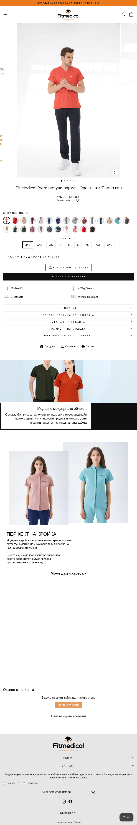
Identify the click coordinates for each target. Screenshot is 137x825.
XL (87, 244)
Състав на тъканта (68, 322)
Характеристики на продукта (68, 315)
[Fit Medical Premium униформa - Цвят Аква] (117, 220)
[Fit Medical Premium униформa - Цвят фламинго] (75, 229)
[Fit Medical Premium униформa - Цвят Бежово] (109, 220)
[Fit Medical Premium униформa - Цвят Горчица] (6, 229)
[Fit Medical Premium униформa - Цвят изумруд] (15, 229)
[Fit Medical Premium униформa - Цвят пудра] (66, 229)
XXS (39, 244)
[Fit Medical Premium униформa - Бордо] (32, 220)
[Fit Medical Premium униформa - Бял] (40, 220)
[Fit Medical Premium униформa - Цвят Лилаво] (40, 229)
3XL (109, 244)
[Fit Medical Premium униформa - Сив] (92, 220)
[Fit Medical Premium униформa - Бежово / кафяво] (23, 220)
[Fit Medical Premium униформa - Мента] (66, 220)
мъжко (33, 783)
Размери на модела (68, 329)
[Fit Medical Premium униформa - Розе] (83, 220)
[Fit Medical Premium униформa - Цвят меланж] (49, 229)
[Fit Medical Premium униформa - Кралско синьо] (58, 220)
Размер (68, 238)
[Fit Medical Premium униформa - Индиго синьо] (49, 220)
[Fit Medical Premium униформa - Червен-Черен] (15, 220)
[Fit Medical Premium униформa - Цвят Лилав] (32, 229)
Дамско (14, 783)
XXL (97, 244)
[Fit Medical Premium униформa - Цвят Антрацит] (126, 220)
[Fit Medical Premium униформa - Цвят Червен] (83, 229)
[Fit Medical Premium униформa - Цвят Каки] (23, 229)
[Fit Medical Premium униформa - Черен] (92, 229)
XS (51, 244)
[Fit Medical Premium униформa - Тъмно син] (100, 220)
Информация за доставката (68, 335)
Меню (67, 758)
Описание (68, 308)
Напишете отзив (68, 705)
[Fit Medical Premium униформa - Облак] (75, 220)
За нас (67, 766)
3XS (27, 244)
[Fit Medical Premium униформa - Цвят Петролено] (58, 229)
